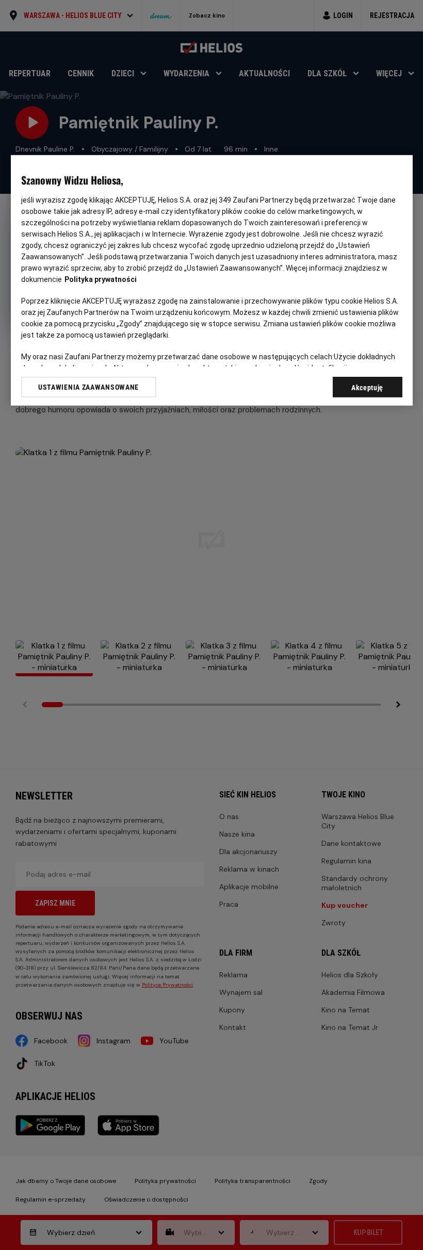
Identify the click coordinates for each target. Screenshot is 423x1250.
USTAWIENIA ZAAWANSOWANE (88, 386)
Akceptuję (367, 388)
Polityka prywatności (100, 279)
